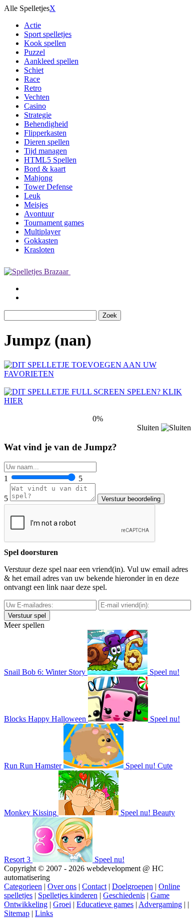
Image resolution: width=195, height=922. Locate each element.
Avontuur (39, 213)
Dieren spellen (47, 142)
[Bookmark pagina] (97, 373)
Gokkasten (41, 240)
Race (32, 79)
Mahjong (38, 178)
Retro (33, 88)
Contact (94, 886)
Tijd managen (45, 151)
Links (44, 913)
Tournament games (54, 222)
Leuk (32, 195)
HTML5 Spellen (50, 160)
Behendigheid (46, 124)
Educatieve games (105, 904)
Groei (62, 904)
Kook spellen (45, 43)
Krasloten (39, 249)
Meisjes (36, 204)
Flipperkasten (45, 133)
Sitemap (17, 913)
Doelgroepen (132, 886)
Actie (32, 25)
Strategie (38, 115)
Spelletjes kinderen (68, 895)
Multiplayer (42, 231)
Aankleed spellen (51, 61)
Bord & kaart (45, 169)
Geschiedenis (124, 895)
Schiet (34, 70)
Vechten (37, 97)
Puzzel (34, 52)
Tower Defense (48, 187)
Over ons (62, 886)
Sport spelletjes (48, 34)
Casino (35, 106)
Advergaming (160, 904)
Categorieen (23, 886)
